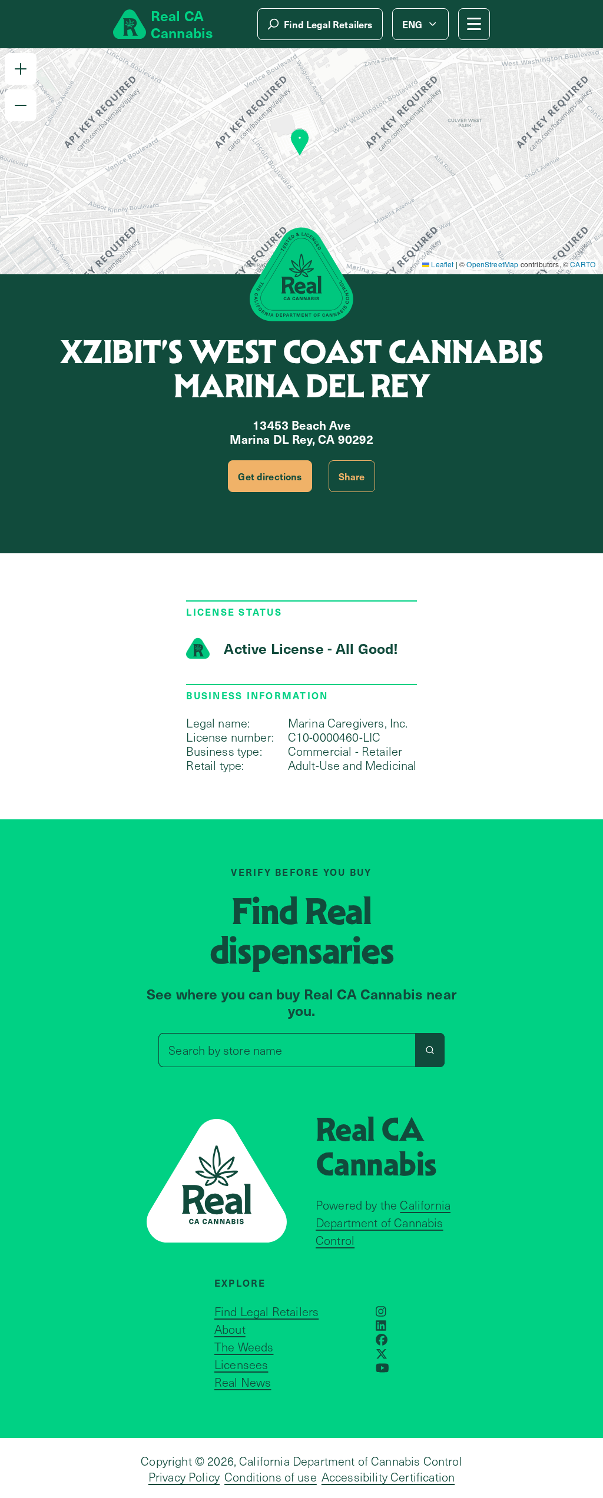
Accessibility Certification (388, 1477)
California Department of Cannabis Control (383, 1222)
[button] (21, 69)
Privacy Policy (184, 1477)
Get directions (270, 476)
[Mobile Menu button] (474, 24)
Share (352, 476)
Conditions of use (270, 1477)
